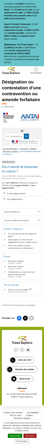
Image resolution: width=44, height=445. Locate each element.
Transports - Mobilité (28, 149)
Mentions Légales (22, 418)
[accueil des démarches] (22, 130)
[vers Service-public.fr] (25, 142)
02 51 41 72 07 (24, 360)
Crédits (29, 415)
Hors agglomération (14, 199)
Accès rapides (35, 73)
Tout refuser (30, 436)
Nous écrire (24, 379)
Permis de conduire (15, 266)
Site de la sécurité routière (18, 290)
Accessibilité (33, 412)
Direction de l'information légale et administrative (19, 305)
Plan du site (15, 415)
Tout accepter (15, 436)
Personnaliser (22, 441)
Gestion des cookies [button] (13, 412)
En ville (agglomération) (16, 193)
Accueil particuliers (10, 149)
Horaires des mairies (24, 369)
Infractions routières (11, 151)
